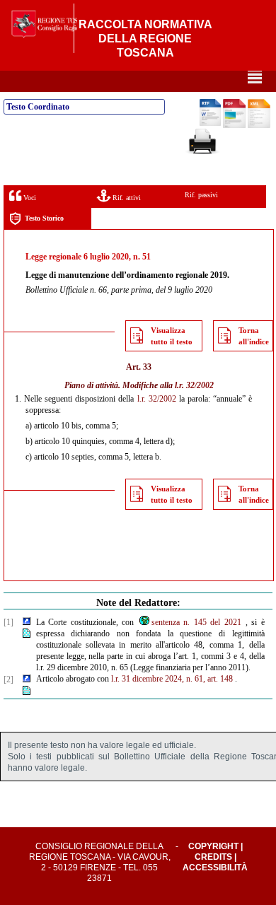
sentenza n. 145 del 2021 (196, 622)
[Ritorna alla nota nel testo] (26, 622)
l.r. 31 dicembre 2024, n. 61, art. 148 (172, 679)
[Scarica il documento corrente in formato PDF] (234, 125)
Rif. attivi (125, 198)
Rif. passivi (201, 195)
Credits (213, 857)
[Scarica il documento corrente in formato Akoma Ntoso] (259, 125)
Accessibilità (215, 867)
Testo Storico (44, 218)
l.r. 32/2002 (194, 385)
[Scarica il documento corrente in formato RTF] (210, 123)
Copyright (213, 846)
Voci (28, 198)
